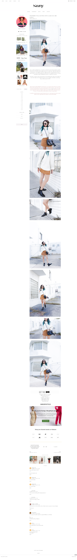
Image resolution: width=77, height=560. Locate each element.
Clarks (46, 73)
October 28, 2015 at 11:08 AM (36, 513)
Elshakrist (34, 512)
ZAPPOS (49, 394)
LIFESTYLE (48, 11)
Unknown (34, 467)
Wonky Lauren (35, 503)
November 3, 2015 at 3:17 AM (36, 530)
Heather (33, 490)
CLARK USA (41, 394)
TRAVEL (44, 11)
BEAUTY (39, 11)
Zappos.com (46, 72)
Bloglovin (38, 518)
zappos (37, 448)
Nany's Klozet (5, 556)
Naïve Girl (31, 517)
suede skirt (33, 448)
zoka (33, 523)
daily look (32, 446)
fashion (35, 446)
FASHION (28, 11)
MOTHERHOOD (34, 11)
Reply (30, 481)
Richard (33, 497)
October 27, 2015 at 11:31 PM (36, 478)
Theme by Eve (74, 556)
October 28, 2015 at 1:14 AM (34, 491)
